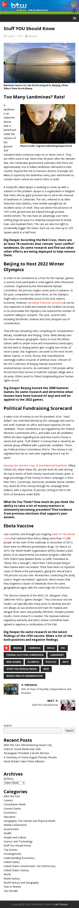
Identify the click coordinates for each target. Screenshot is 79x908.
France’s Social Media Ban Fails (22, 749)
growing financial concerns (45, 302)
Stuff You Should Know (21, 668)
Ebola (50, 648)
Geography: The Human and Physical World (29, 821)
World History (12, 878)
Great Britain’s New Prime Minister (24, 761)
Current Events (12, 808)
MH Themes (61, 904)
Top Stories (10, 849)
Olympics (33, 662)
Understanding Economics (19, 858)
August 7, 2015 (15, 36)
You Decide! (11, 891)
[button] (74, 18)
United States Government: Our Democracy (29, 866)
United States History (16, 870)
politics (51, 662)
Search (8, 725)
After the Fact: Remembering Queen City (28, 745)
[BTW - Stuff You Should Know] (39, 12)
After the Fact (12, 796)
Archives (9, 778)
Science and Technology (18, 841)
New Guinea (13, 662)
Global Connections (15, 825)
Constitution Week (15, 804)
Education (9, 817)
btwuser (32, 36)
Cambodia (34, 648)
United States (12, 862)
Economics (10, 812)
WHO (46, 668)
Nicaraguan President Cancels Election (26, 753)
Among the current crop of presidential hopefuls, (35, 465)
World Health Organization (24, 675)
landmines (57, 655)
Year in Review (12, 886)
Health (7, 833)
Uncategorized (12, 853)
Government (11, 829)
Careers (8, 800)
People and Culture (15, 837)
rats (65, 662)
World (7, 874)
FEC (63, 648)
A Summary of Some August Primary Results (30, 757)
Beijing (17, 648)
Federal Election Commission (25, 655)
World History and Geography (21, 882)
